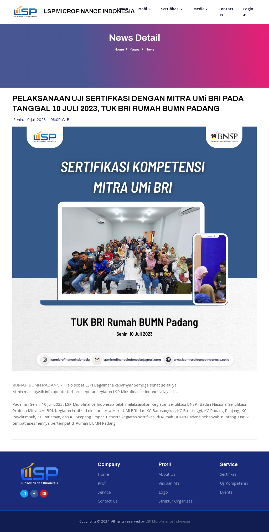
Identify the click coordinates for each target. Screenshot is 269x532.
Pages (135, 49)
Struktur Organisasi (176, 501)
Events (226, 492)
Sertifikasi (228, 474)
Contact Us (226, 11)
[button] (144, 9)
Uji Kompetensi (234, 483)
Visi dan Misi (169, 483)
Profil (102, 483)
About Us (167, 474)
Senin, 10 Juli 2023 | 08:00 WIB (40, 119)
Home (122, 8)
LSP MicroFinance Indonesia (168, 521)
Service (104, 492)
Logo (163, 492)
